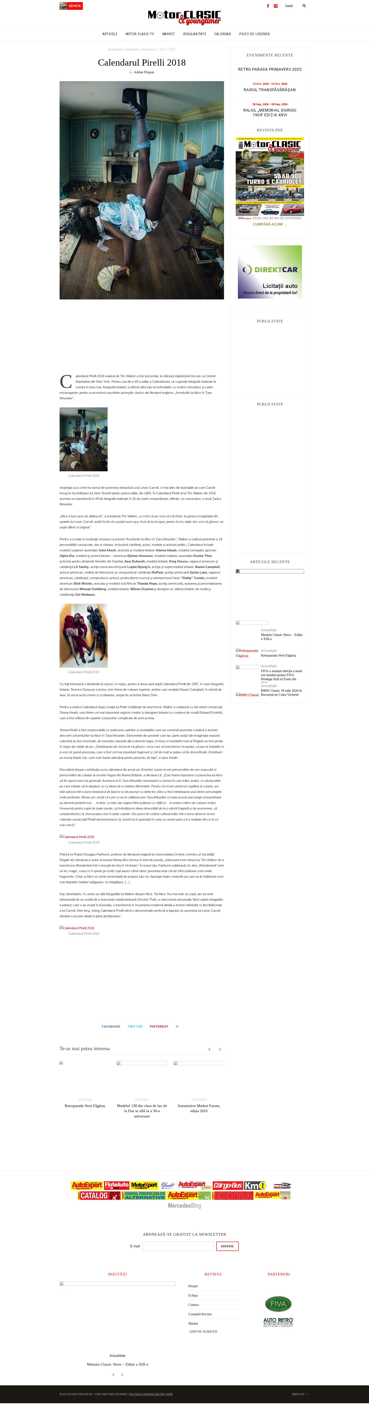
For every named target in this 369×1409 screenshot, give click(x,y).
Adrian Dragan (144, 72)
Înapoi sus (298, 1394)
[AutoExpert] (87, 1188)
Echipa (193, 1295)
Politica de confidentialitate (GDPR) (151, 1394)
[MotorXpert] (144, 1188)
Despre (193, 1286)
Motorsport (148, 49)
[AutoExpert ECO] (189, 1199)
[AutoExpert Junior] (195, 1188)
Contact (193, 1305)
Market (193, 1323)
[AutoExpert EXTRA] (232, 1199)
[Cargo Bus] (228, 1188)
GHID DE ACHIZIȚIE (203, 1331)
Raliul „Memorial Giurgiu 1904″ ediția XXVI (270, 112)
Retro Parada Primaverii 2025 (270, 69)
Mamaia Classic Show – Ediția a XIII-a (281, 637)
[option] (85, 1084)
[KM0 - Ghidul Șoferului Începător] (255, 1188)
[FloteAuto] (116, 1188)
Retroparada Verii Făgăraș (85, 1106)
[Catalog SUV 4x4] (99, 1199)
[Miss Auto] (283, 1188)
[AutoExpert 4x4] (272, 1199)
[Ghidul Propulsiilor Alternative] (144, 1199)
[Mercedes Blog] (184, 1209)
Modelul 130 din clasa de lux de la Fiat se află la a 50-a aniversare (142, 1111)
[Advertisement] (142, 338)
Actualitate (115, 49)
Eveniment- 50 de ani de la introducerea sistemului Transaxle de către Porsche (270, 591)
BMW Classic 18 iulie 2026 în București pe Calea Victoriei (281, 692)
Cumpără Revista (200, 1314)
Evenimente (131, 49)
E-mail (135, 1246)
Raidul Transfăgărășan (270, 90)
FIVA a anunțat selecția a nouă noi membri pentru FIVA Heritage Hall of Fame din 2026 (281, 677)
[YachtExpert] (168, 1188)
